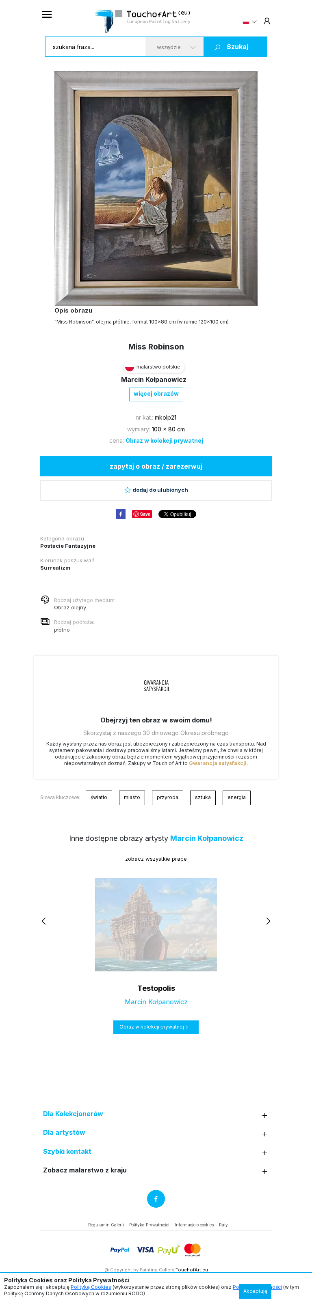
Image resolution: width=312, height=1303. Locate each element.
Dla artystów (64, 1132)
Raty (223, 1224)
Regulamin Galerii (106, 1224)
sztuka (203, 797)
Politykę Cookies (91, 1287)
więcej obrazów (156, 393)
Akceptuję (255, 1291)
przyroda (167, 797)
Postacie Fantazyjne (67, 545)
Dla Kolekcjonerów (73, 1114)
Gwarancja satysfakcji (218, 763)
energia (237, 797)
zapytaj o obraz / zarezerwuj (156, 466)
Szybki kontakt (67, 1151)
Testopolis (156, 988)
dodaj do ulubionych (160, 489)
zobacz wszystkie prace (156, 858)
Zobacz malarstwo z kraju (85, 1170)
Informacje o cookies (194, 1224)
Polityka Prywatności (149, 1224)
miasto (132, 797)
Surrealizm (55, 567)
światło (99, 797)
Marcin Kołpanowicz (153, 379)
